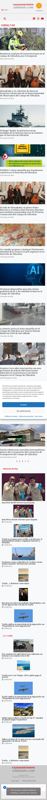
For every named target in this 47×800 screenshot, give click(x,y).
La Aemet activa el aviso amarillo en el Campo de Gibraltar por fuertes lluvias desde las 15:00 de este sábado (20, 331)
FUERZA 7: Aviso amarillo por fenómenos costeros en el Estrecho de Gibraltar (21, 171)
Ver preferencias (23, 411)
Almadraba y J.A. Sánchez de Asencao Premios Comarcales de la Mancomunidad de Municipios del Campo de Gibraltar (22, 93)
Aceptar (23, 405)
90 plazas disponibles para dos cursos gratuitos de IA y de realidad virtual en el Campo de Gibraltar (21, 291)
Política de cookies (11, 416)
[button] (5, 18)
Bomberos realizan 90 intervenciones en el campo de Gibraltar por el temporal (22, 54)
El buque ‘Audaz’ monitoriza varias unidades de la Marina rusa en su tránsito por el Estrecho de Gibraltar (21, 132)
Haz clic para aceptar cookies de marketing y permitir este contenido (23, 791)
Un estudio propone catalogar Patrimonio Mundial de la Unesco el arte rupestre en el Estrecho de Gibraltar (22, 251)
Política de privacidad (26, 416)
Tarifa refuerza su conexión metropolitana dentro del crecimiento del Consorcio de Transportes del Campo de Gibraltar (22, 452)
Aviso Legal (38, 416)
